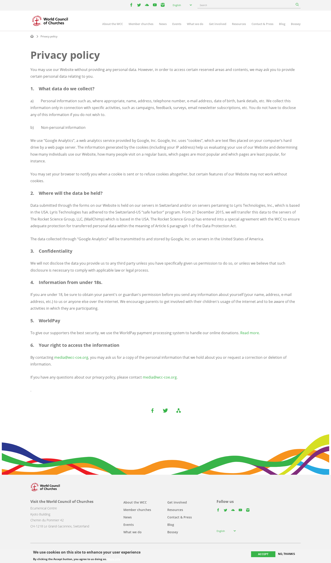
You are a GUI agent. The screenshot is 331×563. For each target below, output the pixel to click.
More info (113, 559)
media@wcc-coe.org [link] (71, 357)
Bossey (296, 24)
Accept (263, 554)
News (163, 24)
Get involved (217, 24)
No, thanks (286, 554)
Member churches (141, 24)
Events (176, 24)
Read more (249, 332)
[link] (178, 377)
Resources (239, 24)
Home (32, 36)
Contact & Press (262, 24)
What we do (195, 24)
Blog (282, 24)
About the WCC (112, 24)
